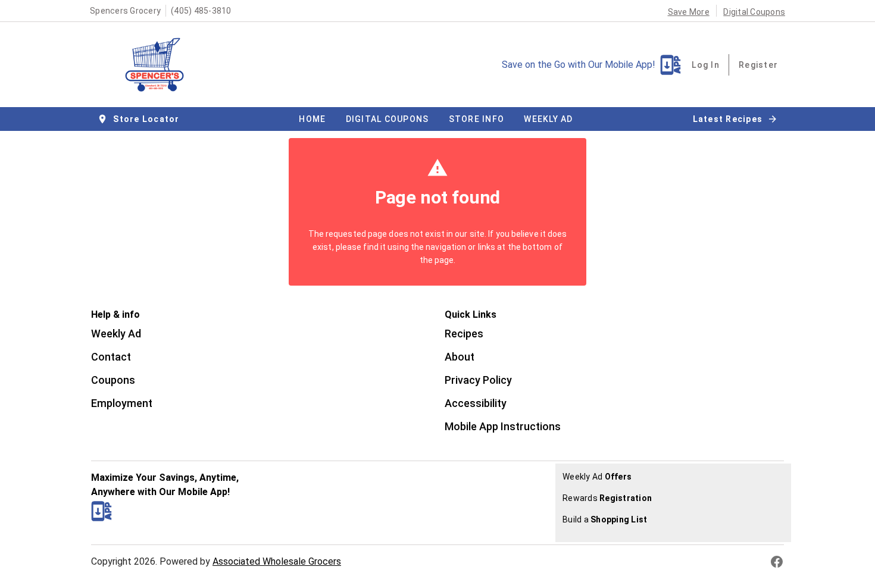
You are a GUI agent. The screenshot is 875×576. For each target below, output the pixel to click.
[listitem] (116, 335)
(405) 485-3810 (201, 10)
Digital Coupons (754, 12)
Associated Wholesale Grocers (276, 561)
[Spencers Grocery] (158, 64)
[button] (139, 119)
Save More (689, 12)
